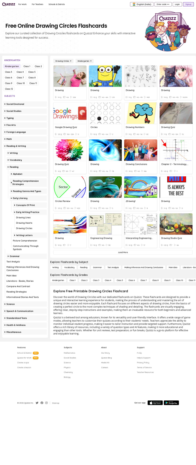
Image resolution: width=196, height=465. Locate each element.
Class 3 (8, 72)
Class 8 (32, 77)
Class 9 (8, 83)
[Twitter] (37, 403)
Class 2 (38, 66)
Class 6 (8, 77)
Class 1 (26, 66)
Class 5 (32, 72)
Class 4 (20, 72)
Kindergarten (12, 66)
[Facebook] (42, 403)
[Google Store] (171, 402)
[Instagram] (46, 403)
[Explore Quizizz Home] (8, 4)
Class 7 (20, 77)
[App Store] (155, 402)
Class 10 (21, 83)
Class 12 (9, 89)
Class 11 (33, 83)
